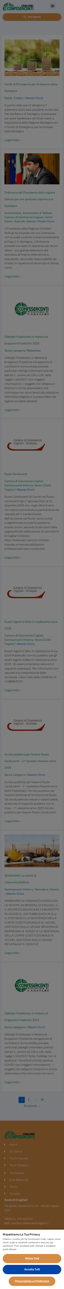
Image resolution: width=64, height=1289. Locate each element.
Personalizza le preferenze (32, 1281)
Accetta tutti (32, 1269)
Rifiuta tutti (32, 1258)
